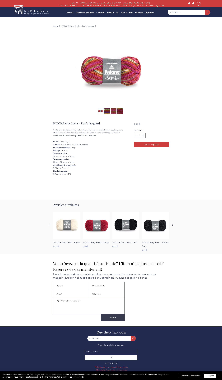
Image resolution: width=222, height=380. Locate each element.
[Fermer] (218, 375)
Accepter (210, 375)
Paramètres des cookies (191, 375)
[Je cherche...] (207, 12)
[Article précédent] (49, 225)
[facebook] (193, 4)
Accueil (56, 26)
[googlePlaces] (189, 4)
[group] (111, 232)
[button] (199, 4)
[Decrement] (136, 135)
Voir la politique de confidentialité (70, 377)
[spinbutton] (139, 135)
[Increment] (143, 135)
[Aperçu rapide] (66, 225)
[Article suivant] (172, 225)
